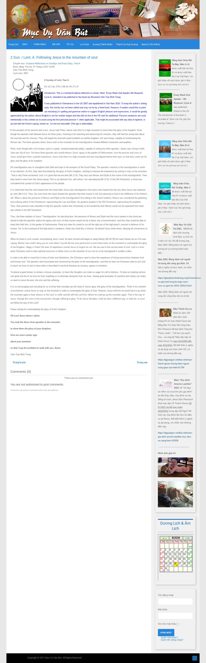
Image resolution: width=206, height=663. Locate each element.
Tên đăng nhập (165, 595)
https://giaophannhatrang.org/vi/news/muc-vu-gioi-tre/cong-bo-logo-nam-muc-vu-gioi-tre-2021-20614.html (179, 282)
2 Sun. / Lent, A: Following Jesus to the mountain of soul (54, 57)
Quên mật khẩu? (169, 637)
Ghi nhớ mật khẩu (167, 624)
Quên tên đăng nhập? (171, 639)
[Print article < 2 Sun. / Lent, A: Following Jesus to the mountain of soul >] (143, 63)
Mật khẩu (162, 609)
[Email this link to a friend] (146, 63)
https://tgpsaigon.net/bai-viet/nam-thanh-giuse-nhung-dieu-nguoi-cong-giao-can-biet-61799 (175, 363)
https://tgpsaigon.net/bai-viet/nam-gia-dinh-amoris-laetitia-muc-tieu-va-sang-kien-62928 (175, 436)
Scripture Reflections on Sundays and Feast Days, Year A (53, 63)
